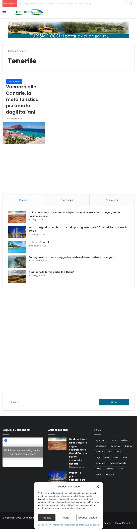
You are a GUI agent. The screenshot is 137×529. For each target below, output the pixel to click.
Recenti (23, 200)
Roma (98, 468)
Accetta (46, 517)
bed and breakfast (119, 440)
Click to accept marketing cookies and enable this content (22, 452)
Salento (109, 468)
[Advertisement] (68, 173)
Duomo (128, 446)
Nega (66, 517)
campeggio (101, 446)
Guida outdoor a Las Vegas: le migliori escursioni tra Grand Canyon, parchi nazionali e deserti (78, 451)
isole (119, 451)
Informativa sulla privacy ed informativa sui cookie (75, 524)
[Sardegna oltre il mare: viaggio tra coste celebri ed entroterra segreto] (17, 261)
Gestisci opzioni (88, 517)
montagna (100, 463)
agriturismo (101, 440)
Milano (126, 457)
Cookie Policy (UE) (124, 523)
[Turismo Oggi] (27, 12)
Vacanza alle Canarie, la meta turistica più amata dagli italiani (22, 99)
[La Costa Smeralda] (17, 247)
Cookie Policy (44, 524)
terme (98, 474)
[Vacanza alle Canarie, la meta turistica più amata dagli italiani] (24, 133)
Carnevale (115, 446)
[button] (97, 486)
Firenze (99, 451)
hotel (109, 451)
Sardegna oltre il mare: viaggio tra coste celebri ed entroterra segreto (72, 257)
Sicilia (120, 468)
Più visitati (67, 200)
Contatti (108, 523)
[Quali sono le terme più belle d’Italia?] (17, 276)
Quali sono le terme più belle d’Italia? (51, 272)
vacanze (110, 474)
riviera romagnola (118, 463)
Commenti (112, 200)
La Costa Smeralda (40, 242)
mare (115, 457)
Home (13, 51)
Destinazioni (14, 81)
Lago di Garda (102, 457)
